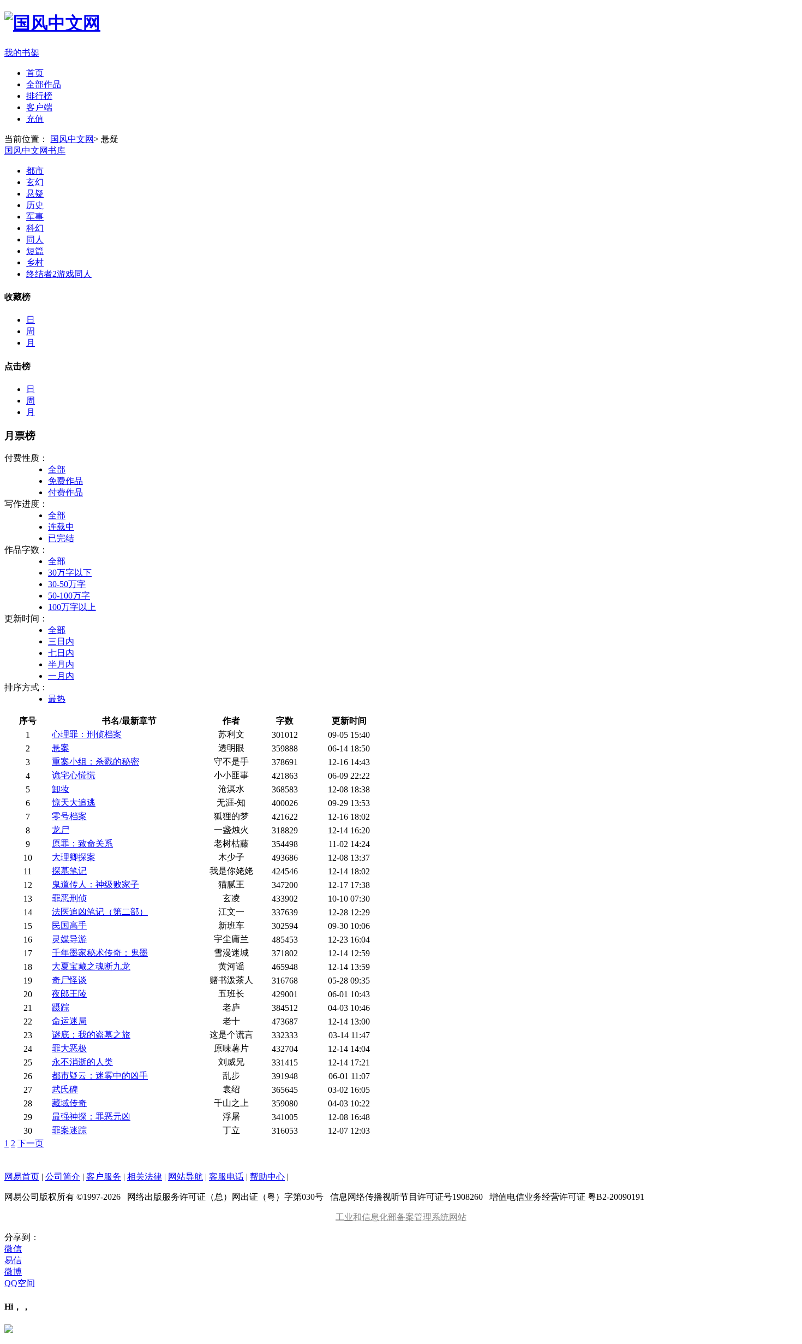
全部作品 (43, 84)
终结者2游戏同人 (59, 274)
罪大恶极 (69, 1048)
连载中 (61, 526)
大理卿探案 (73, 857)
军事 (35, 216)
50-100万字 (69, 595)
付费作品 (65, 492)
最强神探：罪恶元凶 (91, 1116)
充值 (35, 118)
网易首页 (21, 1176)
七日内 (61, 653)
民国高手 (69, 925)
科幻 (35, 228)
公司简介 (62, 1176)
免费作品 (65, 481)
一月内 (61, 675)
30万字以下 (70, 572)
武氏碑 (65, 1089)
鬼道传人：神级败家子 (95, 884)
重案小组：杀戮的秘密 (95, 761)
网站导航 (185, 1176)
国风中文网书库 (34, 150)
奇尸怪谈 (69, 980)
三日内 (61, 641)
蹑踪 (60, 1007)
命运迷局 (69, 1021)
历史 (35, 205)
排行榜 (39, 95)
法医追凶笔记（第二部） (100, 911)
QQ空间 (19, 1283)
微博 (13, 1271)
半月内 (61, 664)
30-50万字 (67, 584)
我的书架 (21, 52)
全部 (56, 469)
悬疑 (35, 193)
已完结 (61, 538)
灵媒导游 (69, 939)
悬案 (60, 748)
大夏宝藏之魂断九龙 (91, 966)
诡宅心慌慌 (73, 775)
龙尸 (60, 829)
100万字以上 (72, 607)
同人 (35, 239)
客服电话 (226, 1176)
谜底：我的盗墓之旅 (91, 1034)
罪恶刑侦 (69, 898)
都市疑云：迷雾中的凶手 (100, 1075)
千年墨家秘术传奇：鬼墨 (100, 952)
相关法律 (144, 1176)
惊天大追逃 (73, 802)
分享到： (21, 1237)
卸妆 (60, 789)
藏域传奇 (69, 1103)
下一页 (30, 1143)
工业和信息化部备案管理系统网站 (401, 1217)
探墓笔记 (69, 870)
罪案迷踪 (69, 1130)
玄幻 (35, 182)
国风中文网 (72, 139)
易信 (13, 1260)
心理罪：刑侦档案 (87, 734)
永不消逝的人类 (82, 1062)
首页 (35, 73)
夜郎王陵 (69, 993)
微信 (13, 1248)
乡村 (35, 262)
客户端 (39, 107)
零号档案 (69, 816)
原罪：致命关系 (82, 843)
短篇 (35, 251)
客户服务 (103, 1176)
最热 (56, 698)
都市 (35, 170)
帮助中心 (267, 1176)
